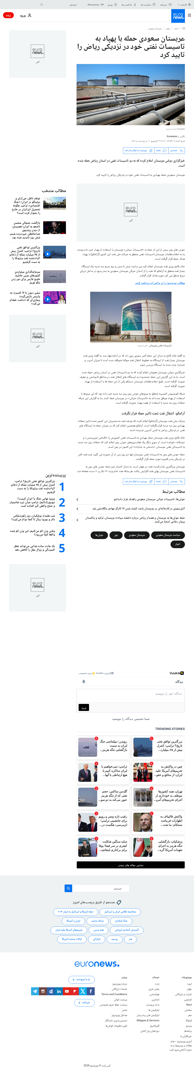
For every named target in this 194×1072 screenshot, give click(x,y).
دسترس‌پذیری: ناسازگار (116, 1020)
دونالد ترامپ (97, 921)
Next (189, 1005)
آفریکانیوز (154, 1026)
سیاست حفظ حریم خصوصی (113, 1005)
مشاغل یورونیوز (119, 1015)
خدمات (155, 978)
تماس (124, 1010)
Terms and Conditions (114, 994)
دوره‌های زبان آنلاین (149, 1031)
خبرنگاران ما (186, 1036)
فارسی (183, 4)
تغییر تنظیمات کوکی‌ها (116, 1026)
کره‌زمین (188, 1000)
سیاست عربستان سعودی (168, 535)
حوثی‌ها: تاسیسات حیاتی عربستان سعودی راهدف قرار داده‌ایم (149, 499)
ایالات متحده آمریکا (72, 939)
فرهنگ (188, 1020)
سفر (190, 1015)
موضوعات (186, 978)
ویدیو (189, 1026)
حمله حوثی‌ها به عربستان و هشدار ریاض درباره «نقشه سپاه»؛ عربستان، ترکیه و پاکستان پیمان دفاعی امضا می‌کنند (135, 520)
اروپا (189, 984)
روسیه (114, 939)
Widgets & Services (148, 1020)
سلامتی (188, 1010)
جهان (168, 28)
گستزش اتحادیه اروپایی (127, 930)
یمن (116, 535)
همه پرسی (98, 930)
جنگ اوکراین (121, 921)
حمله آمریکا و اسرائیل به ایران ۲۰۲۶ (75, 912)
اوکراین (96, 939)
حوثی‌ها (99, 535)
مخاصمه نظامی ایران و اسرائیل (120, 912)
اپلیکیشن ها (153, 1010)
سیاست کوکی (120, 1000)
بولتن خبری (154, 989)
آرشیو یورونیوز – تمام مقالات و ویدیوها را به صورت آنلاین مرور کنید (181, 1045)
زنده (8, 15)
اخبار (176, 28)
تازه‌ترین (155, 1000)
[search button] (42, 5)
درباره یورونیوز (119, 984)
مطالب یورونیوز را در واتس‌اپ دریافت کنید (160, 283)
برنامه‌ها (188, 1031)
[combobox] (61, 5)
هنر (130, 939)
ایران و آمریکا (73, 921)
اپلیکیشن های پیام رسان (148, 1015)
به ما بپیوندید (152, 1005)
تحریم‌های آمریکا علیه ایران (68, 930)
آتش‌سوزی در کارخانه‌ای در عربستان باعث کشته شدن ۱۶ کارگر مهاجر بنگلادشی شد (138, 509)
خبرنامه (86, 1003)
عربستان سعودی (155, 28)
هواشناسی (154, 994)
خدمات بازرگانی (119, 989)
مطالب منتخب (54, 191)
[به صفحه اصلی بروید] (178, 16)
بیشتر (124, 978)
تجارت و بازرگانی (183, 994)
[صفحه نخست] (184, 28)
